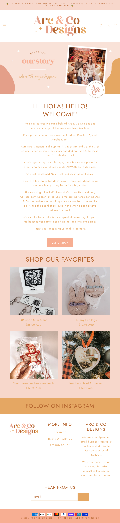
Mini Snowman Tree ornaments (33, 383)
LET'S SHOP (60, 242)
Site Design (65, 518)
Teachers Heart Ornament (86, 383)
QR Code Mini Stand (34, 320)
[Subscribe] (83, 497)
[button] (4, 25)
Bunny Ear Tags (86, 320)
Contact (60, 432)
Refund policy (60, 445)
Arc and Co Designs (44, 518)
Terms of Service (60, 438)
